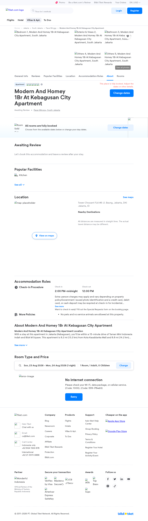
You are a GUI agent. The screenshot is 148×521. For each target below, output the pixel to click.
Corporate (49, 436)
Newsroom (50, 426)
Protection (49, 452)
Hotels (68, 426)
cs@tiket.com (28, 436)
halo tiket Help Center (92, 422)
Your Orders (120, 2)
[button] (44, 235)
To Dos (68, 436)
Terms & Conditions (90, 441)
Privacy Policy (91, 434)
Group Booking (92, 429)
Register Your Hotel (93, 447)
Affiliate (48, 442)
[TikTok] (114, 486)
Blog (47, 421)
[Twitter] (114, 479)
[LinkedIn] (121, 479)
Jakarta (26, 28)
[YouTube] (128, 479)
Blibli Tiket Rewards (103, 2)
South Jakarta (37, 28)
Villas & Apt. (70, 431)
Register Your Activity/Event (91, 454)
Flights (68, 421)
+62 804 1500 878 (30, 448)
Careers (48, 431)
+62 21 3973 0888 (30, 455)
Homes (17, 28)
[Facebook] (108, 479)
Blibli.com (49, 457)
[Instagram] (108, 486)
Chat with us (28, 427)
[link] (118, 11)
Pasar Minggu (51, 28)
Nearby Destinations (89, 212)
